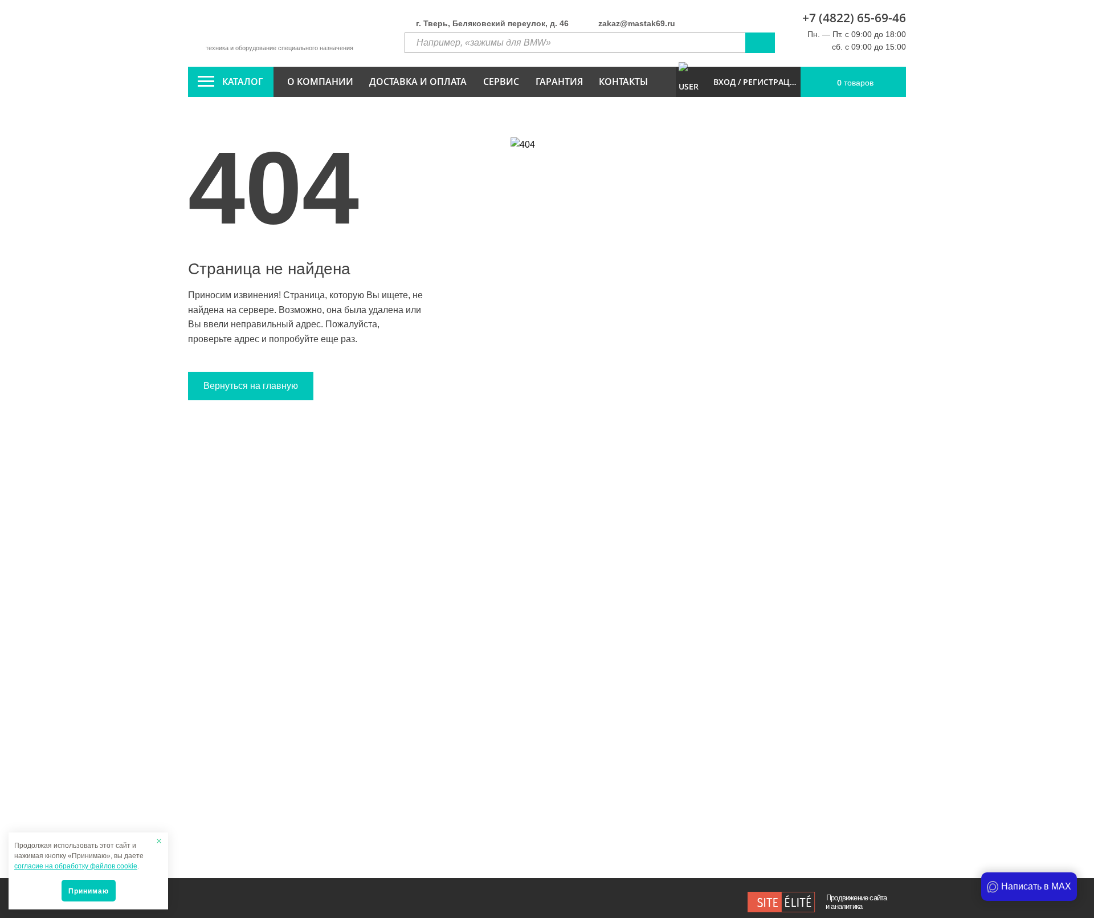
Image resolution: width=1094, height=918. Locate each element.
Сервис (501, 81)
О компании (320, 81)
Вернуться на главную (250, 386)
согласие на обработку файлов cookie (75, 866)
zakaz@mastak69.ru (636, 23)
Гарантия (559, 81)
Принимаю (88, 891)
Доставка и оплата (418, 81)
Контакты (623, 81)
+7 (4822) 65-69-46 (854, 18)
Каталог (242, 81)
